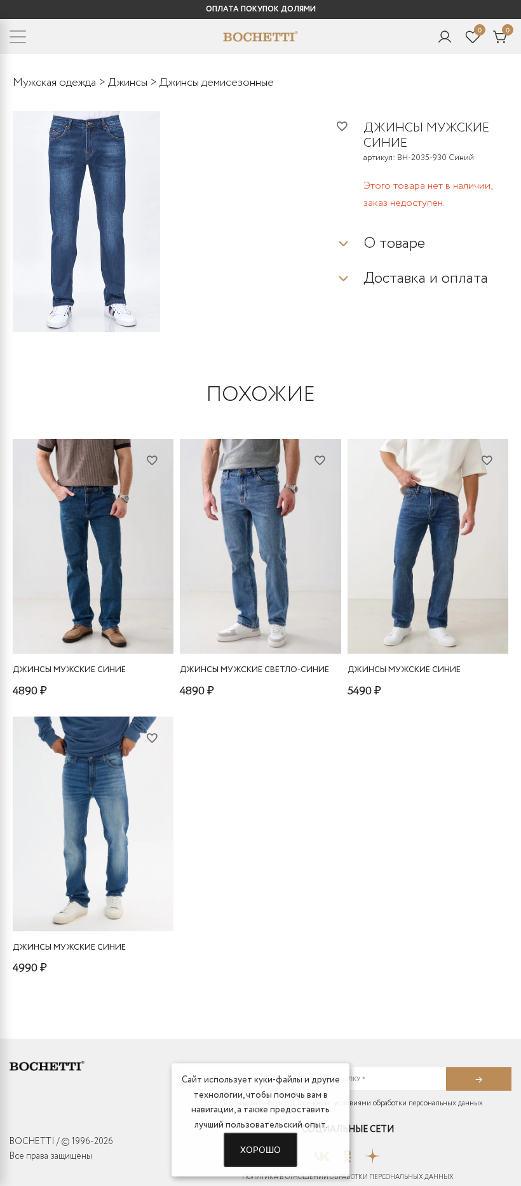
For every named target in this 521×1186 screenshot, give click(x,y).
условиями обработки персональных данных (408, 1103)
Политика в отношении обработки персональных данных (348, 1177)
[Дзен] (373, 1152)
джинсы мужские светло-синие (254, 670)
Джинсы (127, 82)
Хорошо (260, 1149)
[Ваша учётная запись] (444, 36)
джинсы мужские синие (69, 670)
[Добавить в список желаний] (349, 125)
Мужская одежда (54, 82)
